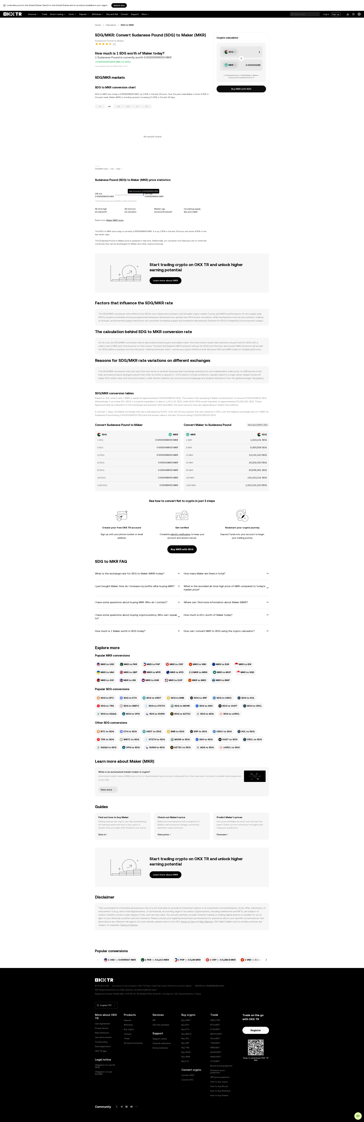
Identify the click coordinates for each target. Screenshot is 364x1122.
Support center (160, 1039)
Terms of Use (188, 921)
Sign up (335, 14)
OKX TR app (101, 1051)
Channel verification (162, 1043)
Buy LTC (185, 1061)
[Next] (266, 960)
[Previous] (98, 960)
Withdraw (96, 14)
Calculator (111, 25)
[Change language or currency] (359, 14)
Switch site (119, 5)
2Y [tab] (147, 106)
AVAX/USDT (215, 1057)
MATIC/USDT (216, 1034)
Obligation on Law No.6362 (103, 1073)
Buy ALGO (186, 1052)
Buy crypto (129, 1029)
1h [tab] (100, 106)
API (154, 1020)
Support (135, 14)
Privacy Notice (101, 1028)
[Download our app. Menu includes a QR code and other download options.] (347, 14)
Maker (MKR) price (114, 220)
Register (256, 1030)
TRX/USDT (215, 1043)
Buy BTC (185, 1025)
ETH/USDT (215, 1029)
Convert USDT (188, 1075)
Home (98, 25)
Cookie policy (101, 1042)
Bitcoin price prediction (221, 1066)
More (144, 14)
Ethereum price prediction (217, 1071)
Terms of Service (128, 925)
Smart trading (56, 14)
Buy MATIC (186, 1034)
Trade (44, 14)
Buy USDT (186, 1020)
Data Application (103, 1046)
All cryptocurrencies (133, 1043)
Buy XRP (185, 1043)
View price (163, 834)
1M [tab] (128, 106)
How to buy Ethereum (220, 1091)
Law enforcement (103, 1037)
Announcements (160, 1048)
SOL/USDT (215, 1038)
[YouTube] (131, 1106)
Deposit (83, 14)
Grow (71, 14)
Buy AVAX (185, 1057)
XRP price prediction (219, 1077)
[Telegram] (121, 1106)
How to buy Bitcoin (219, 1086)
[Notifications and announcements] (353, 14)
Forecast (222, 834)
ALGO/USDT (215, 1052)
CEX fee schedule (161, 1025)
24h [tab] (109, 106)
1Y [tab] (137, 106)
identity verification (180, 534)
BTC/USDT (215, 1025)
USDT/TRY (215, 1020)
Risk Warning (206, 921)
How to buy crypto (219, 1082)
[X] (116, 1106)
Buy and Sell (112, 14)
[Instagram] (126, 1106)
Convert (124, 14)
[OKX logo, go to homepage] (12, 14)
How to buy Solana (219, 1095)
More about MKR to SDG (257, 425)
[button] (137, 573)
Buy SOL (185, 1038)
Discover (32, 14)
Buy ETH (185, 1029)
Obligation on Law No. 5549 (105, 1066)
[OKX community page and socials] (136, 1106)
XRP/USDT (215, 1047)
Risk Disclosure (102, 1033)
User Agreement (102, 1023)
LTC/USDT (215, 1061)
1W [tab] (118, 106)
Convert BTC (187, 1080)
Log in (326, 14)
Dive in (102, 834)
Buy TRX (185, 1047)
